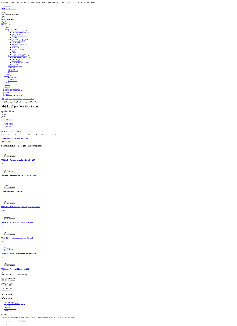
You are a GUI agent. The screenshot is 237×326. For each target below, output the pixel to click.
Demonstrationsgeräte (14, 39)
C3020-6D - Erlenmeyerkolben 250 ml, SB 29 (18, 160)
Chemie (14, 52)
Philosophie (11, 69)
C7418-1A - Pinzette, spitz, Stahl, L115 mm (17, 222)
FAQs (6, 310)
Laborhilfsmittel (16, 42)
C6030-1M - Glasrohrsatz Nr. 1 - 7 (14, 191)
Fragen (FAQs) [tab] (8, 124)
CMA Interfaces (16, 61)
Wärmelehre (15, 47)
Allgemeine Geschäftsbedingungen (14, 304)
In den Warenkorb (6, 120)
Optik (13, 51)
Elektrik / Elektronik (18, 49)
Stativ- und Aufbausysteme (20, 44)
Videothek (11, 79)
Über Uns (7, 305)
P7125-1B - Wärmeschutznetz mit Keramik (17, 238)
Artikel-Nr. (4, 111)
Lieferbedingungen (10, 302)
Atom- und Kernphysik (18, 41)
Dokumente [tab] (7, 126)
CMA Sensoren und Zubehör (20, 62)
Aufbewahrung (16, 34)
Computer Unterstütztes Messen (17, 56)
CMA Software (16, 59)
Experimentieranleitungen (19, 36)
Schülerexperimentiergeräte (16, 31)
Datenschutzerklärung (10, 309)
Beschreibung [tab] (8, 123)
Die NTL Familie (13, 71)
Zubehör (14, 37)
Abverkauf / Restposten (15, 66)
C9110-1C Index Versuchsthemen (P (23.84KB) (15, 138)
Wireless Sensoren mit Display (21, 57)
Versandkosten (12, 81)
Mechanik (15, 46)
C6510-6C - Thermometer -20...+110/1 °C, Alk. (18, 176)
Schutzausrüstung (13, 64)
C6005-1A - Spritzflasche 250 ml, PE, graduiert (18, 254)
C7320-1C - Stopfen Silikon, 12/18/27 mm (16, 269)
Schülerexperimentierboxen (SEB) (22, 32)
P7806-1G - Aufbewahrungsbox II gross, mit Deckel (20, 207)
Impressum (7, 307)
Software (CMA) (13, 77)
